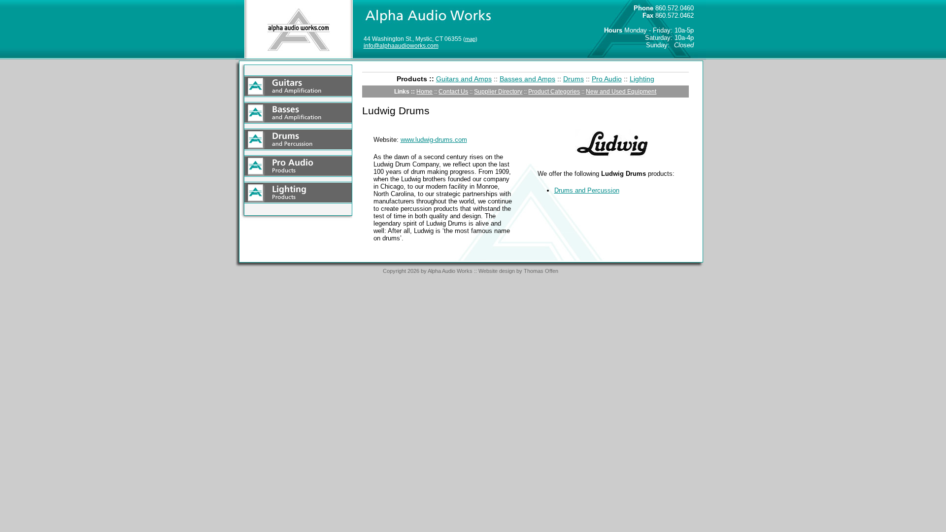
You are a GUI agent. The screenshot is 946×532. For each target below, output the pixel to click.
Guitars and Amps (464, 79)
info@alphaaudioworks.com (401, 45)
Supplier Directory (498, 91)
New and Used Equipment (621, 91)
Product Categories (554, 91)
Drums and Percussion (586, 190)
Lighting (642, 79)
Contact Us (453, 91)
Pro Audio (607, 79)
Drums (573, 79)
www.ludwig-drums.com (434, 139)
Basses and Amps (527, 79)
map (470, 39)
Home (424, 91)
